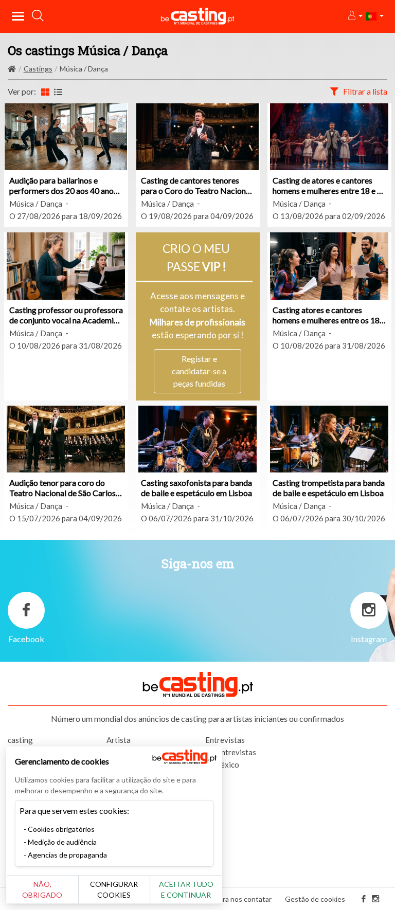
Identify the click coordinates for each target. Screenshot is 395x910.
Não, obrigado (42, 889)
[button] (354, 16)
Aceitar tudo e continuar (186, 889)
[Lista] (58, 92)
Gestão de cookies (315, 899)
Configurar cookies (114, 889)
